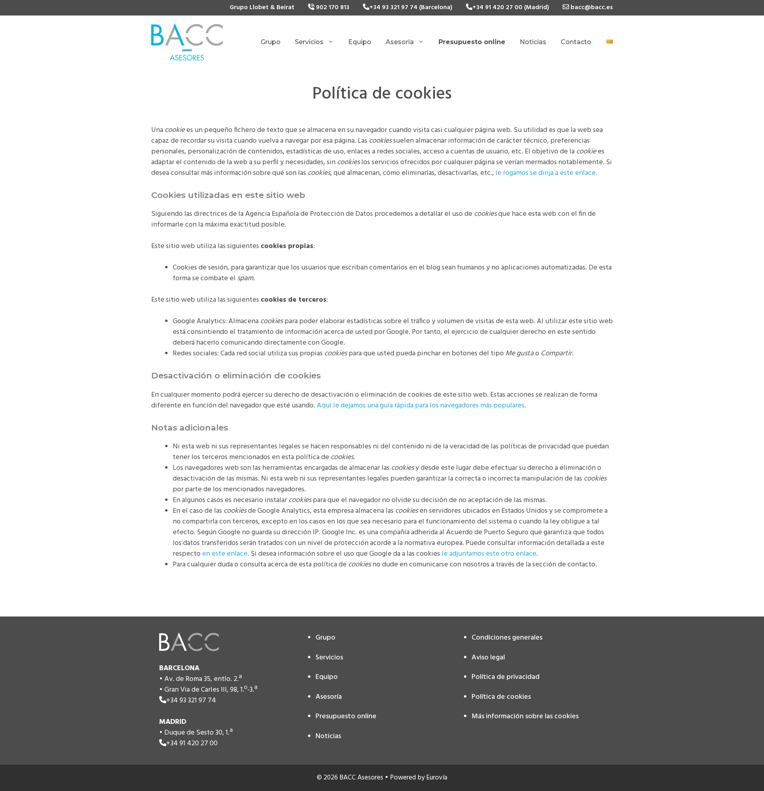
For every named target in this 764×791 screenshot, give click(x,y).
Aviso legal (488, 657)
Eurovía (436, 777)
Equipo (359, 42)
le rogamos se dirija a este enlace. (546, 173)
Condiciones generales (507, 638)
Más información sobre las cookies (525, 716)
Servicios (309, 42)
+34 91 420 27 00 (192, 743)
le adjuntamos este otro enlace (489, 554)
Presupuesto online (346, 716)
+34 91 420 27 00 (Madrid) (510, 7)
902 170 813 (331, 7)
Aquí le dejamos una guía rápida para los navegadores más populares (420, 405)
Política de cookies (501, 697)
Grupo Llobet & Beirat (262, 7)
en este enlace (225, 554)
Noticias (533, 42)
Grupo (271, 42)
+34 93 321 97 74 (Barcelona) (410, 7)
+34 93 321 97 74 (191, 700)
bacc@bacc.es (591, 7)
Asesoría (400, 42)
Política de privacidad (506, 677)
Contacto (576, 42)
